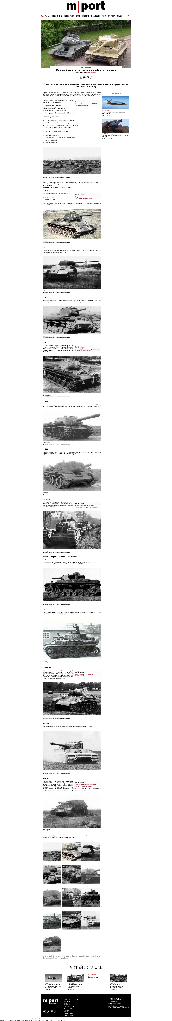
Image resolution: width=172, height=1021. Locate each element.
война (51, 956)
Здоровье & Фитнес (55, 16)
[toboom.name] (52, 863)
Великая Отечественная (63, 956)
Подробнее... (39, 1019)
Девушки (97, 16)
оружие (45, 956)
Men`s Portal (92, 72)
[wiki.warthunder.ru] (71, 885)
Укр (46, 16)
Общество (120, 16)
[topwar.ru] (90, 908)
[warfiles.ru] (90, 863)
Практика (111, 16)
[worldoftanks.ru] (90, 885)
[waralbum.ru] (90, 931)
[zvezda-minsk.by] (71, 931)
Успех (104, 16)
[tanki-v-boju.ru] (71, 908)
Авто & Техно (69, 16)
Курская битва (63, 958)
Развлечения (87, 16)
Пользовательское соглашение (119, 1008)
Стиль (78, 16)
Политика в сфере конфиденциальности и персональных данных (116, 1005)
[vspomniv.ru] (52, 908)
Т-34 (55, 958)
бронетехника (48, 958)
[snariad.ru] (52, 931)
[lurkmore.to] (71, 863)
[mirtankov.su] (52, 885)
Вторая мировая (77, 956)
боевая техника (90, 956)
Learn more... (49, 1020)
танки (98, 956)
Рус (42, 16)
